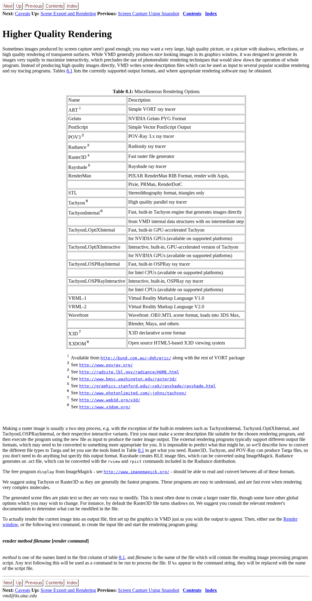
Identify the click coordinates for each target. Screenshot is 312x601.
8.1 (69, 70)
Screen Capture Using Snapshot (148, 13)
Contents (192, 13)
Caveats (22, 13)
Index (211, 13)
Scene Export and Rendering (68, 13)
